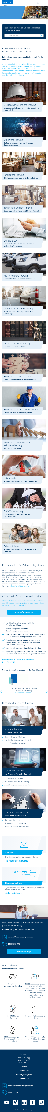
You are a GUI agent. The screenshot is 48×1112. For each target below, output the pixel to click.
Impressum (24, 1078)
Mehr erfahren (13, 893)
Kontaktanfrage (24, 951)
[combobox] (24, 35)
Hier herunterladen (16, 860)
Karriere (24, 1066)
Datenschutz (24, 1070)
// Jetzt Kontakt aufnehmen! (20, 586)
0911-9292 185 (9, 662)
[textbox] (24, 35)
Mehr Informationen (24, 612)
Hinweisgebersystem (24, 1074)
